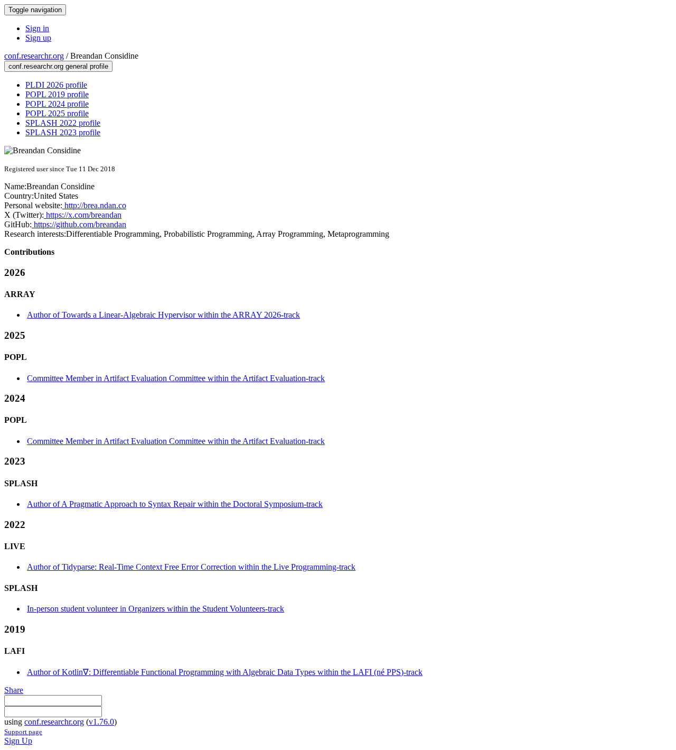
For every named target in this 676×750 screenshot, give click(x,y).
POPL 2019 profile (57, 94)
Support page (23, 732)
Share (13, 690)
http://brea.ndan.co (94, 205)
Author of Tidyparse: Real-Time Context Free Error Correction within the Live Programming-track (191, 566)
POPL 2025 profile (57, 113)
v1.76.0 (101, 721)
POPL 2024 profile (57, 103)
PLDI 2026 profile (56, 84)
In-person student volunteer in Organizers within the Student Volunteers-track (155, 608)
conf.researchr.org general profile (58, 66)
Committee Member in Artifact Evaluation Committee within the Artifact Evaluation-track (176, 378)
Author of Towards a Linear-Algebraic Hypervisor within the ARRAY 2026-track (163, 314)
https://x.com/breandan (82, 214)
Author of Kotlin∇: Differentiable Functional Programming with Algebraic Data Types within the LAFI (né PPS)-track (224, 672)
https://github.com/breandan (79, 224)
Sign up (38, 37)
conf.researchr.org (34, 55)
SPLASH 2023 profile (62, 132)
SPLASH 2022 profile (62, 122)
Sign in (37, 28)
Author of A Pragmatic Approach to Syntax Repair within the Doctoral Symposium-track (175, 503)
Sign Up (18, 740)
